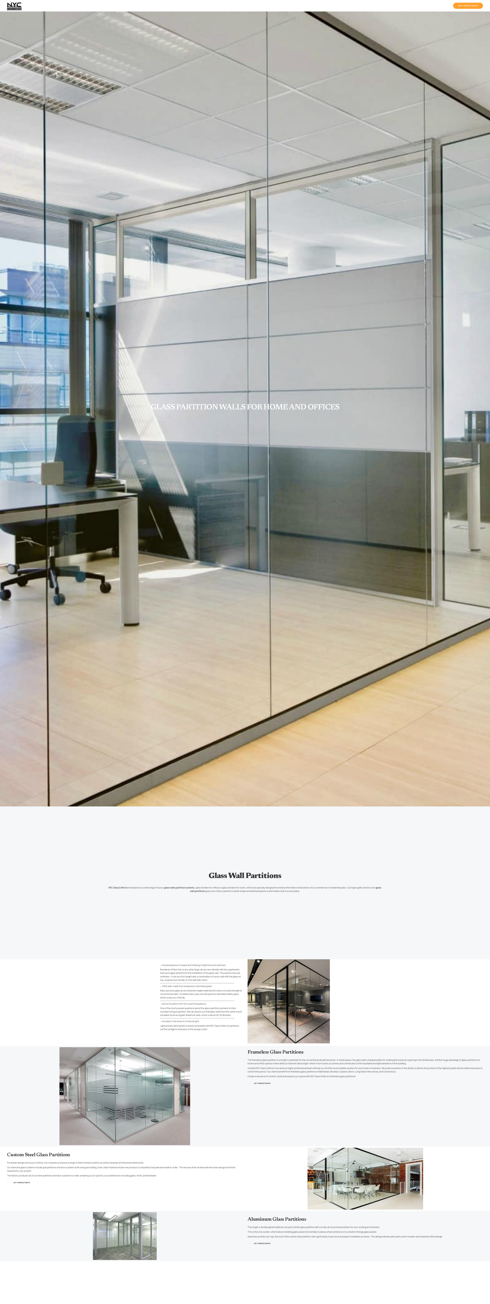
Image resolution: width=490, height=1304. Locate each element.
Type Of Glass (67, 5)
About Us (104, 5)
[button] (259, 1083)
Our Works (87, 5)
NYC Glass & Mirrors (118, 887)
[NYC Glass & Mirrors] (14, 5)
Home (32, 5)
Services (45, 5)
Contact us (124, 5)
